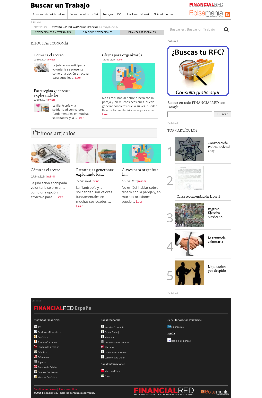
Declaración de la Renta (116, 342)
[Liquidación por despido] (189, 272)
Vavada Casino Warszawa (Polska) (75, 27)
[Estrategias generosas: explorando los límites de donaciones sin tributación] (41, 107)
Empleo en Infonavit (138, 14)
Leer (78, 78)
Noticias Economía (114, 327)
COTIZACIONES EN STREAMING (53, 32)
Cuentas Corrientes (47, 372)
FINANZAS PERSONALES (142, 32)
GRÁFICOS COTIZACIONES (97, 32)
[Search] (226, 29)
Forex (107, 376)
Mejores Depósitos (47, 377)
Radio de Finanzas (181, 340)
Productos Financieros (49, 332)
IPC (39, 327)
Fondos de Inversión (48, 346)
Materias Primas (112, 371)
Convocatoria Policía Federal (49, 14)
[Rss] (227, 14)
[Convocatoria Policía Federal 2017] (189, 149)
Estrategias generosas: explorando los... (52, 92)
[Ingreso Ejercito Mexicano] (189, 215)
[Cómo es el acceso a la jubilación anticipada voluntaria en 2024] (41, 67)
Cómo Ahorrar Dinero (115, 352)
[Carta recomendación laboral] (189, 178)
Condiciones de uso (45, 389)
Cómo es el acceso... (50, 55)
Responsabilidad (68, 389)
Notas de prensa (163, 14)
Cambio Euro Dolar (114, 357)
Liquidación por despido (217, 268)
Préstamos (43, 357)
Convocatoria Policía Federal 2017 (219, 147)
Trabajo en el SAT (113, 14)
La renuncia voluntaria (217, 239)
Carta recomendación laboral (198, 196)
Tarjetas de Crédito (47, 367)
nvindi (51, 59)
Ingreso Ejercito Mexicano (215, 213)
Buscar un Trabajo (60, 5)
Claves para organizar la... (123, 55)
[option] (104, 27)
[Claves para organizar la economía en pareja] (128, 77)
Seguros (41, 362)
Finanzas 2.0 (177, 326)
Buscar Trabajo (112, 332)
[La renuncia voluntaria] (189, 244)
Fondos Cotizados (47, 342)
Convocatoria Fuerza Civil (84, 14)
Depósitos (42, 337)
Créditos (41, 352)
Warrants (109, 347)
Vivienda (109, 337)
